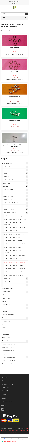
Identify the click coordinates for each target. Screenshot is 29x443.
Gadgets (4, 354)
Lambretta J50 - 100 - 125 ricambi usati (14, 275)
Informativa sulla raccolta (9, 441)
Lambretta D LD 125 (8, 176)
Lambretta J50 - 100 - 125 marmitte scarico (15, 258)
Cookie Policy (5, 390)
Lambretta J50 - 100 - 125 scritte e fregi (14, 244)
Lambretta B (6, 170)
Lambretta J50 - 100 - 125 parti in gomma (14, 216)
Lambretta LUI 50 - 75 (8, 209)
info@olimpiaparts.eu (6, 401)
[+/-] (18, 31)
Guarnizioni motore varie (8, 317)
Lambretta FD (6, 281)
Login (17, 1)
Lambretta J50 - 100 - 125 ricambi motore (14, 227)
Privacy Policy (5, 387)
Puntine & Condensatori (8, 314)
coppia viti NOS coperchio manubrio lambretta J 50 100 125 (14, 145)
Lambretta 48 (6, 278)
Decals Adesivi (6, 291)
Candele (4, 327)
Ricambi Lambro (6, 304)
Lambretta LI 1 (7, 193)
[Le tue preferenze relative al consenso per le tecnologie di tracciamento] (2, 441)
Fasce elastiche (6, 337)
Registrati (12, 1)
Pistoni (4, 308)
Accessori (4, 367)
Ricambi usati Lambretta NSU (9, 344)
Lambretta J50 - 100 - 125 (9, 212)
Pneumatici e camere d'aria (9, 357)
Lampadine (5, 311)
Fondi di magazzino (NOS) (8, 350)
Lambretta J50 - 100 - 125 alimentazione (14, 255)
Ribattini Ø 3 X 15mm (14, 120)
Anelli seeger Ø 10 (14, 47)
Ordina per (4, 30)
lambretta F (6, 186)
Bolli (3, 324)
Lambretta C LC (7, 173)
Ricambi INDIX (5, 334)
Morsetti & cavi (6, 331)
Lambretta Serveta (8, 285)
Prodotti (4, 394)
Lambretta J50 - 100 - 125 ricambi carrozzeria (12, 223)
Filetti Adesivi (5, 301)
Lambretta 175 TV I (8, 189)
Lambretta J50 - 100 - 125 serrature (13, 240)
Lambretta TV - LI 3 (8, 199)
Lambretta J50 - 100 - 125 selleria (12, 247)
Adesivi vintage (6, 298)
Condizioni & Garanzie (7, 384)
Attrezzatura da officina (8, 360)
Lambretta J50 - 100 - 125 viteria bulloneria (15, 262)
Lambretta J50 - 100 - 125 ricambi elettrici (15, 219)
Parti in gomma (6, 321)
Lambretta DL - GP (8, 206)
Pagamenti (5, 377)
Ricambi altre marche (7, 340)
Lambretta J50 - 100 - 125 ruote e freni (14, 234)
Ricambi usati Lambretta (8, 288)
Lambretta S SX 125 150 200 (10, 202)
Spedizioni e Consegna (8, 380)
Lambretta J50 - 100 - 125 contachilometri (15, 272)
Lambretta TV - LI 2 (8, 196)
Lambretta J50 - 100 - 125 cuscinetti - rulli (14, 268)
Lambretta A (6, 166)
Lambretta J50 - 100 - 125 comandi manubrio (13, 251)
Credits (16, 432)
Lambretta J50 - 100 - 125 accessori (13, 265)
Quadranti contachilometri (9, 363)
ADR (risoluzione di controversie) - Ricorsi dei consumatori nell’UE (14, 430)
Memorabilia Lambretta (8, 347)
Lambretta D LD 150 (8, 179)
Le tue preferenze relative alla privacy (15, 438)
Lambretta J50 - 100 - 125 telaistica (13, 237)
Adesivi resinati (6, 295)
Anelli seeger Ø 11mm (14, 71)
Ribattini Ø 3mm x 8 (14, 96)
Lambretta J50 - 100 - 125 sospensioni (14, 230)
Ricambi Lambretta (7, 163)
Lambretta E (6, 183)
